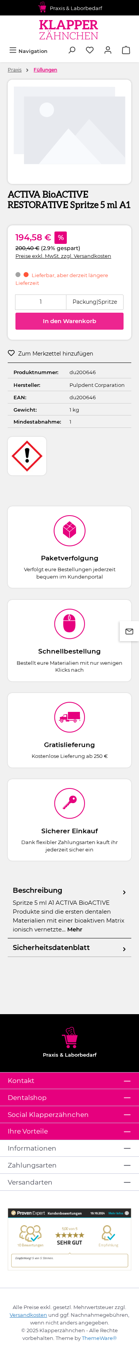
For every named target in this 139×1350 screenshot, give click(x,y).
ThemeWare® (99, 1338)
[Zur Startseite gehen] (69, 29)
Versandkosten (28, 1315)
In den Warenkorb (69, 321)
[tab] (69, 909)
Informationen (32, 1148)
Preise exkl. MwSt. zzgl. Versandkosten (63, 256)
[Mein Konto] (108, 51)
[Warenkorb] (126, 51)
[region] (69, 128)
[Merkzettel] (90, 51)
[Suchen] (72, 51)
